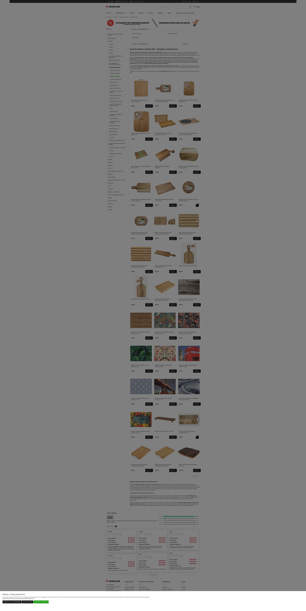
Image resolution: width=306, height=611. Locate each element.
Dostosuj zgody (27, 601)
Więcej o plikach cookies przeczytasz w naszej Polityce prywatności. (18, 598)
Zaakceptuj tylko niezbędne (12, 601)
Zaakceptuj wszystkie (41, 601)
